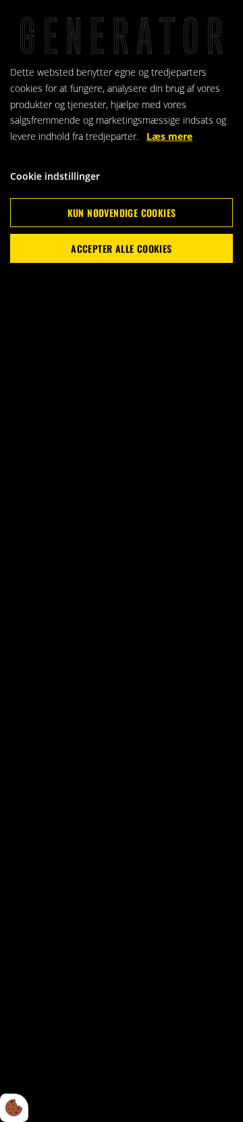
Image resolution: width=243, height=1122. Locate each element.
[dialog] (121, 561)
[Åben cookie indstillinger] (14, 1108)
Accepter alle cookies (121, 248)
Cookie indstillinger (55, 176)
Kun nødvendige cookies (122, 212)
